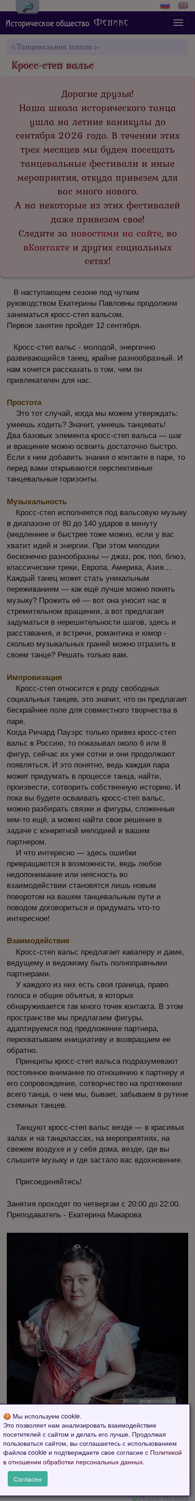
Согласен (28, 1478)
